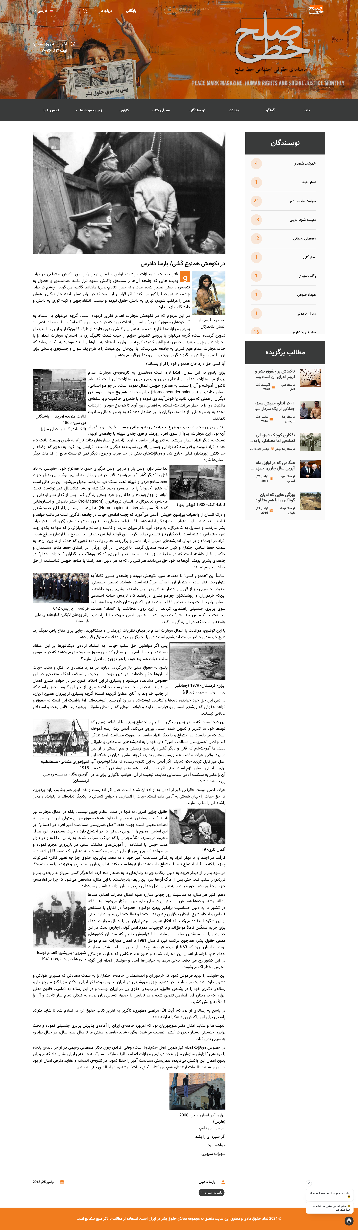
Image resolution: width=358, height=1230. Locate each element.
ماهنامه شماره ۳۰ (211, 1192)
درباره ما (106, 11)
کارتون (124, 110)
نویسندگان (197, 110)
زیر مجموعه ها (91, 110)
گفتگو (270, 110)
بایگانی (131, 11)
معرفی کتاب (161, 110)
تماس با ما (51, 110)
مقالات (234, 110)
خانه (307, 110)
